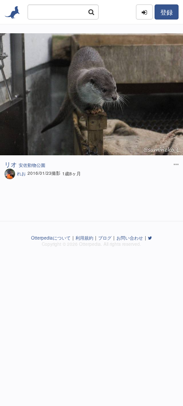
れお (21, 173)
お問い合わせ (129, 238)
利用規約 (84, 238)
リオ (10, 164)
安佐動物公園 (32, 165)
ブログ (104, 238)
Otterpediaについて (51, 238)
